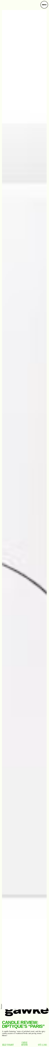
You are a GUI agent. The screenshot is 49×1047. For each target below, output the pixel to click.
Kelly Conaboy (8, 1045)
